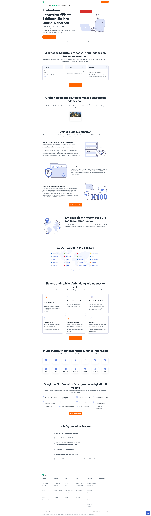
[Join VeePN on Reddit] (53, 511)
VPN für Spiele (79, 490)
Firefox (43, 495)
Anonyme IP (78, 487)
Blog (54, 499)
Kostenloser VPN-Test (58, 490)
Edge (43, 497)
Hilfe (87, 1)
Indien (80, 256)
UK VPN (88, 501)
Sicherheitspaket (60, 1)
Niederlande (95, 259)
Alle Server (75, 270)
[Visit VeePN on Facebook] (43, 511)
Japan (54, 259)
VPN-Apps (52, 1)
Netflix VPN (78, 497)
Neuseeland (81, 259)
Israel (93, 256)
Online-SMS (89, 487)
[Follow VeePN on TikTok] (49, 511)
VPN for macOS (45, 483)
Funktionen (68, 1)
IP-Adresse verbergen (91, 483)
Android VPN (44, 490)
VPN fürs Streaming (80, 495)
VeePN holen (105, 1)
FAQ (66, 485)
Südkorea (55, 265)
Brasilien (68, 253)
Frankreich (55, 256)
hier (45, 76)
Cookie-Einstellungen (69, 495)
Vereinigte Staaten (83, 265)
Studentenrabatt (57, 495)
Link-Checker (89, 490)
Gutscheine (56, 492)
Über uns (66, 497)
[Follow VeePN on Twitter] (46, 511)
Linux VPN (44, 485)
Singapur (81, 262)
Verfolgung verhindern (80, 492)
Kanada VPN (89, 504)
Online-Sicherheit (79, 485)
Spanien (94, 262)
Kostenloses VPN (45, 499)
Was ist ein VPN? (76, 1)
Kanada (67, 259)
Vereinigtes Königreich (97, 265)
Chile (80, 253)
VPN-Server (56, 497)
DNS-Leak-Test (90, 485)
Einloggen (93, 1)
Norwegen (55, 262)
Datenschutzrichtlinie (69, 487)
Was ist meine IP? (90, 480)
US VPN (88, 499)
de (98, 1)
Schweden (68, 262)
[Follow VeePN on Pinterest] (56, 511)
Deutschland (95, 253)
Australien (55, 253)
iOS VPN (44, 487)
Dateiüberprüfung (90, 492)
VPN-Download (57, 483)
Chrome (44, 492)
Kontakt (66, 483)
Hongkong (68, 256)
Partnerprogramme (102, 480)
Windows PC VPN (45, 480)
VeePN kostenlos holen (49, 37)
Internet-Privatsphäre (80, 483)
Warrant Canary (68, 492)
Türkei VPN (89, 506)
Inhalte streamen (79, 480)
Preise (83, 1)
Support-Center (68, 480)
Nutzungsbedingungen (69, 490)
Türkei (67, 265)
